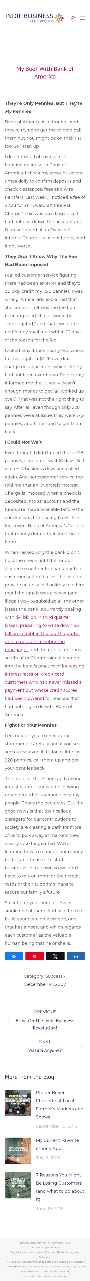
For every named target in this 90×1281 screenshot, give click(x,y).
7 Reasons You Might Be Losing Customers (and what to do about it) (60, 1187)
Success (54, 976)
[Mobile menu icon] (82, 18)
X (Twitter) (48, 1252)
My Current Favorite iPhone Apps (57, 1144)
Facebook (34, 1252)
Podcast (22, 1252)
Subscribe (45, 1257)
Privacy (55, 1247)
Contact (35, 1247)
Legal (45, 1247)
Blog (12, 1252)
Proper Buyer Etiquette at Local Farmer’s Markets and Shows (60, 1105)
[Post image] (18, 1103)
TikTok (60, 1252)
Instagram (72, 1252)
